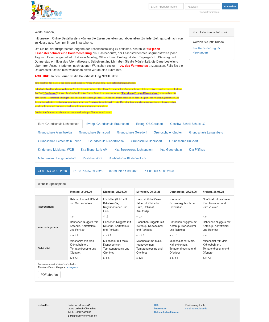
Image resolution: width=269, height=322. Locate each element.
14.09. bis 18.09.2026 (159, 171)
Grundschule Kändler (168, 132)
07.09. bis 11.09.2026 (123, 171)
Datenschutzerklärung (166, 312)
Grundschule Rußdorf (183, 141)
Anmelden (230, 6)
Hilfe (156, 305)
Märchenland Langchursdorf (57, 158)
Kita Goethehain (171, 149)
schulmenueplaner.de (196, 308)
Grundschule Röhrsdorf (146, 141)
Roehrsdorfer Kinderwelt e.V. (128, 158)
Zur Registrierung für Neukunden (206, 50)
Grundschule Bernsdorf (94, 132)
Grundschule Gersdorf (132, 132)
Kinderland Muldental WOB (56, 149)
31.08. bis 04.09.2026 (88, 171)
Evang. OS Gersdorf (149, 124)
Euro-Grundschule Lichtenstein (58, 124)
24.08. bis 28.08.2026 (52, 171)
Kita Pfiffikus (197, 149)
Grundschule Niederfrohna (106, 141)
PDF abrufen (49, 274)
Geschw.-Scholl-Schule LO (187, 124)
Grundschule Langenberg (206, 132)
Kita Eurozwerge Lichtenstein (134, 149)
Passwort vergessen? (209, 11)
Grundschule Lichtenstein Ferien (59, 141)
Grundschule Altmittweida (55, 132)
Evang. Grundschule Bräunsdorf (107, 124)
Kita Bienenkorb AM (94, 149)
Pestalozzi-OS (92, 158)
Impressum (160, 308)
